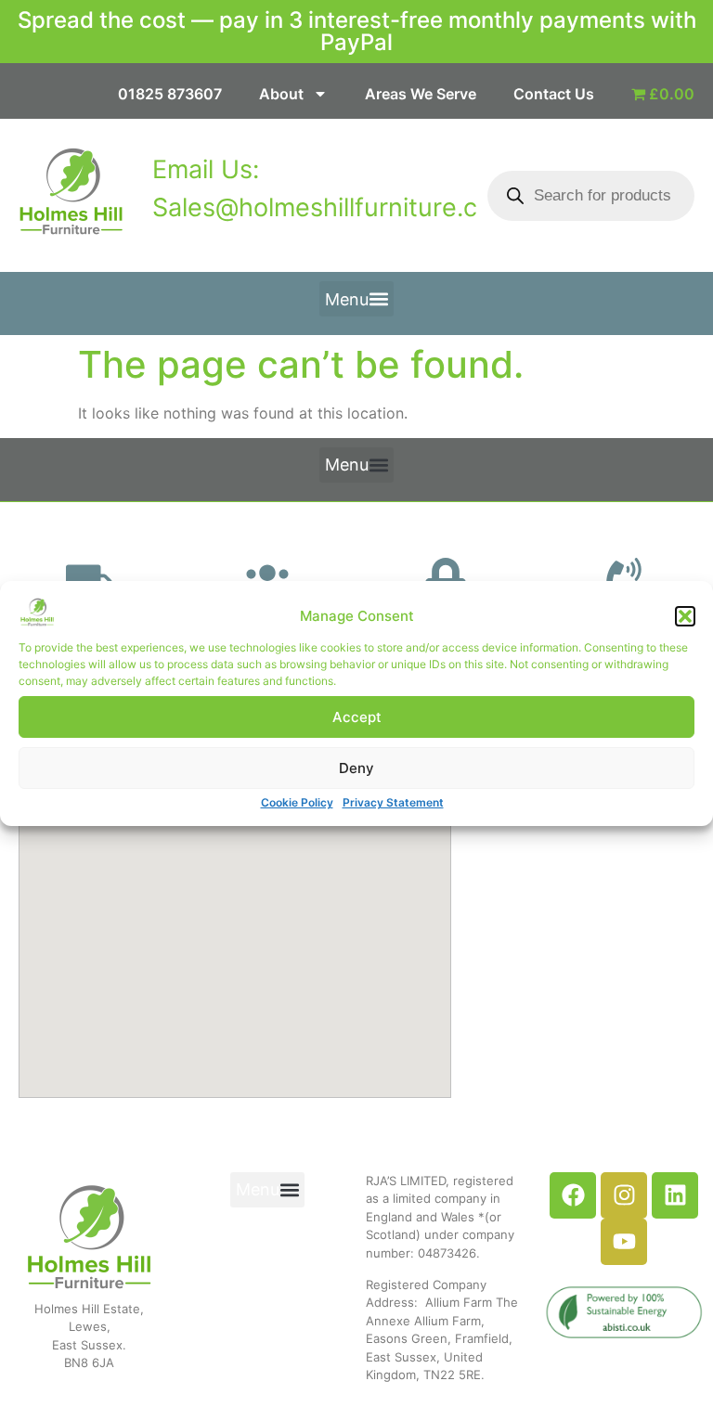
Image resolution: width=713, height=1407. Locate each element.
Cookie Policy (297, 802)
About (281, 93)
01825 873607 (170, 93)
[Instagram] (624, 1195)
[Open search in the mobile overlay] (591, 195)
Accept (357, 717)
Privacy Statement (393, 802)
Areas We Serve (420, 93)
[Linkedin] (675, 1195)
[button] (685, 616)
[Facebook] (573, 1195)
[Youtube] (624, 1242)
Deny (356, 768)
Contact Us (553, 93)
